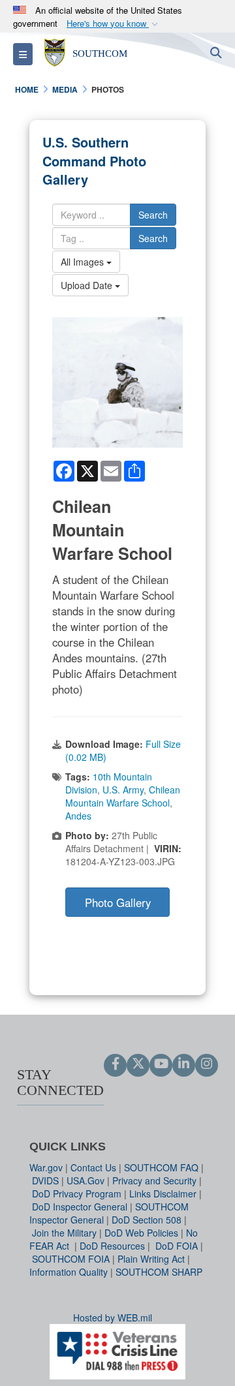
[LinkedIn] (183, 1064)
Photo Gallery (118, 902)
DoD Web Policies (141, 1232)
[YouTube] (160, 1064)
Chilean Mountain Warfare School (122, 796)
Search (153, 214)
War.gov (46, 1167)
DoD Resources (112, 1245)
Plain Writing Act (151, 1258)
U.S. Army (123, 789)
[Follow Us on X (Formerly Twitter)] (138, 1064)
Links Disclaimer (162, 1193)
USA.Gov (85, 1180)
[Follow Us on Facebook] (115, 1064)
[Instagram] (206, 1064)
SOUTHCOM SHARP (159, 1271)
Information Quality (68, 1271)
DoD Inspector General (79, 1206)
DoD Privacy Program (76, 1193)
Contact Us (93, 1167)
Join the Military (64, 1232)
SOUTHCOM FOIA (71, 1258)
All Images (83, 261)
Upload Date (88, 285)
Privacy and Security (154, 1180)
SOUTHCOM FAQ (161, 1167)
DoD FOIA (176, 1245)
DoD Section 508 (146, 1219)
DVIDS (45, 1180)
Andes (78, 815)
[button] (114, 24)
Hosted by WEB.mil (112, 1317)
